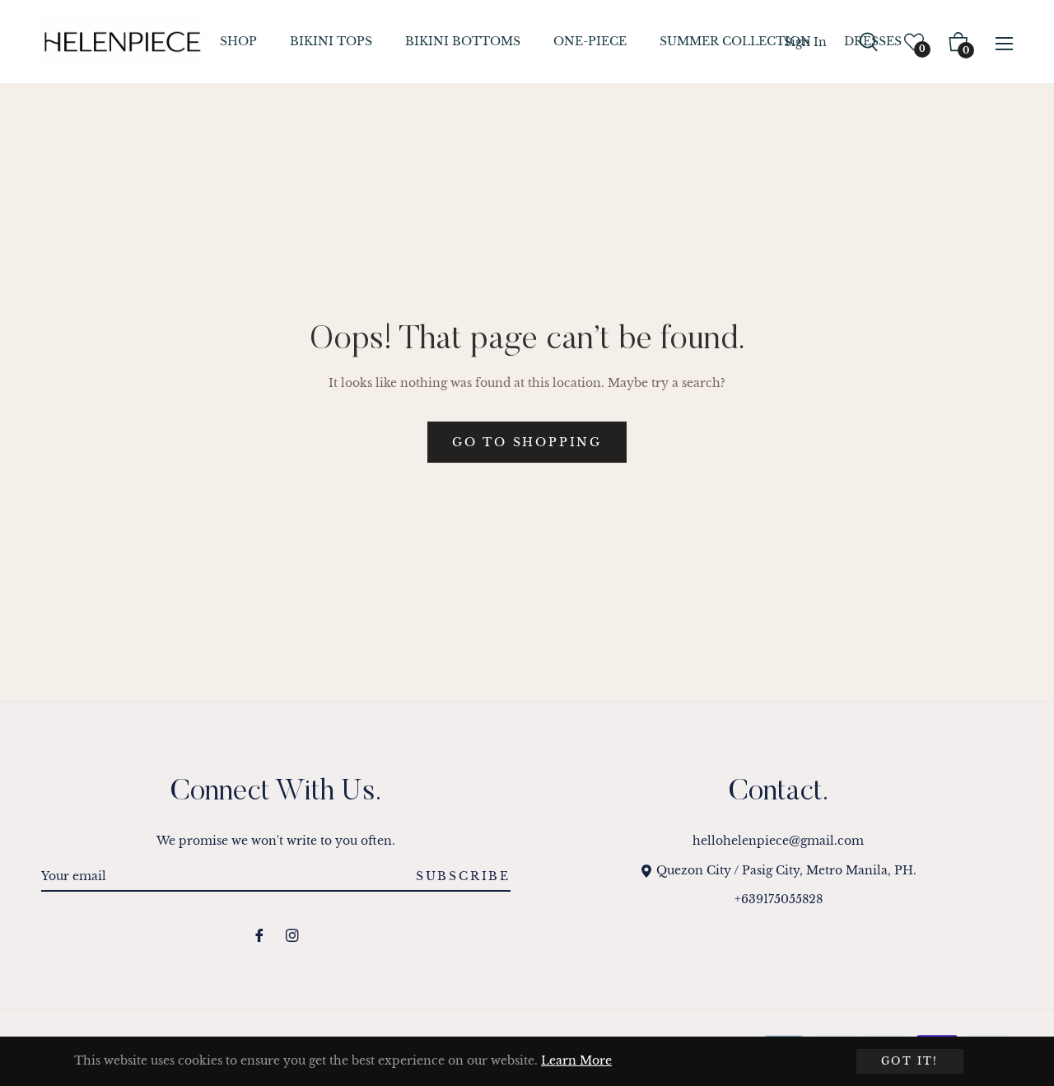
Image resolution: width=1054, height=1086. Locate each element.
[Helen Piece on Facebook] (259, 935)
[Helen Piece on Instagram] (292, 935)
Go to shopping (527, 442)
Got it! (910, 1061)
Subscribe (463, 876)
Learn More (576, 1060)
